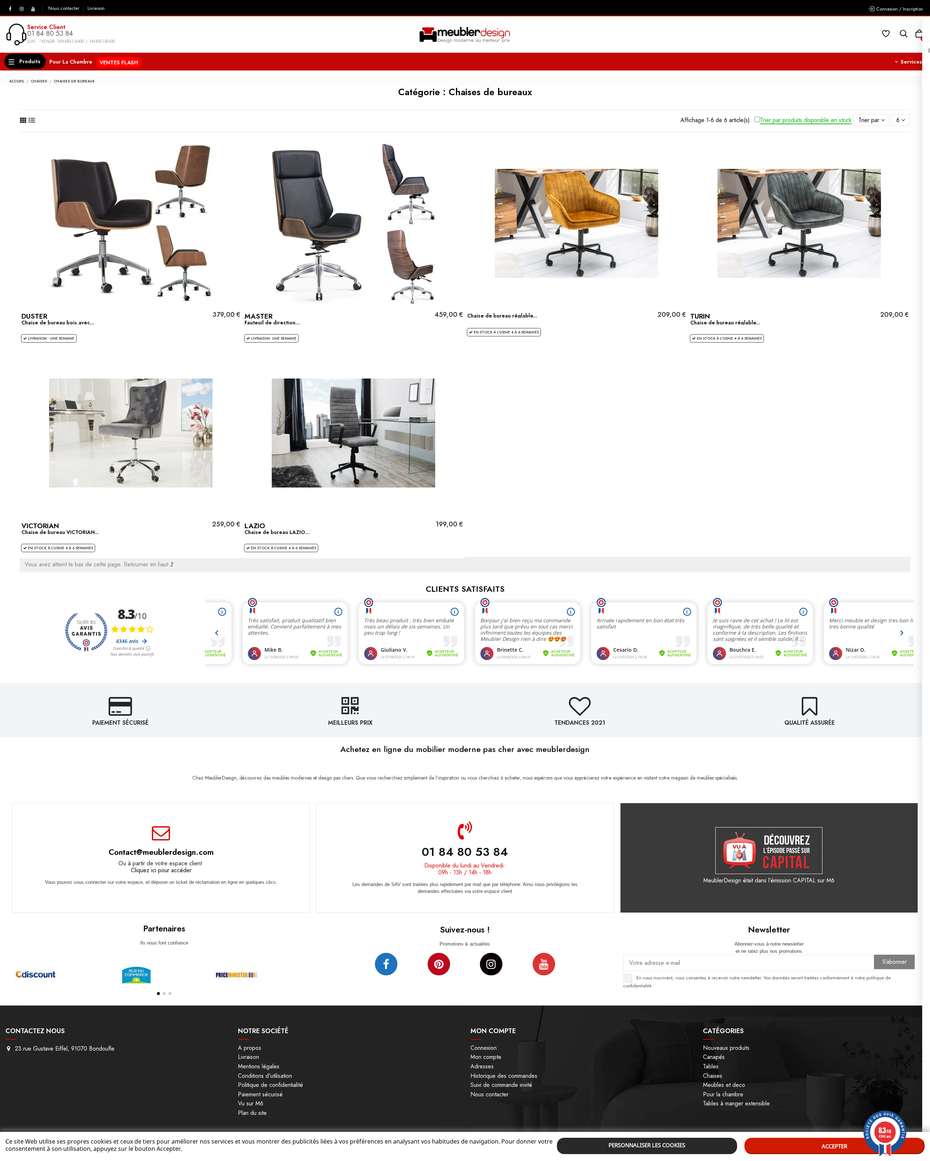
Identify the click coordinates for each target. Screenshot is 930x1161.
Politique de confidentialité (270, 1084)
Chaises (712, 1075)
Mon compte (485, 1056)
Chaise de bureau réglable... (502, 315)
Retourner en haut (147, 564)
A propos (249, 1047)
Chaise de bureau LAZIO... (277, 532)
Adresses (482, 1066)
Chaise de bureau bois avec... (57, 322)
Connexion (483, 1047)
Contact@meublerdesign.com (161, 852)
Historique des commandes (503, 1075)
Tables (711, 1066)
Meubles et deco (724, 1084)
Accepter (834, 1146)
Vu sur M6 (250, 1103)
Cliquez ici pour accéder (161, 870)
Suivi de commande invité (501, 1084)
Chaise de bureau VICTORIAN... (60, 532)
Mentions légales (258, 1066)
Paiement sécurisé (260, 1094)
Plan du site (252, 1112)
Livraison (96, 8)
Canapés (714, 1056)
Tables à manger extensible (736, 1103)
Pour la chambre (723, 1094)
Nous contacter (64, 8)
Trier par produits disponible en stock (806, 120)
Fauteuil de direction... (272, 322)
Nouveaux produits (726, 1047)
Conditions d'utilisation (265, 1075)
